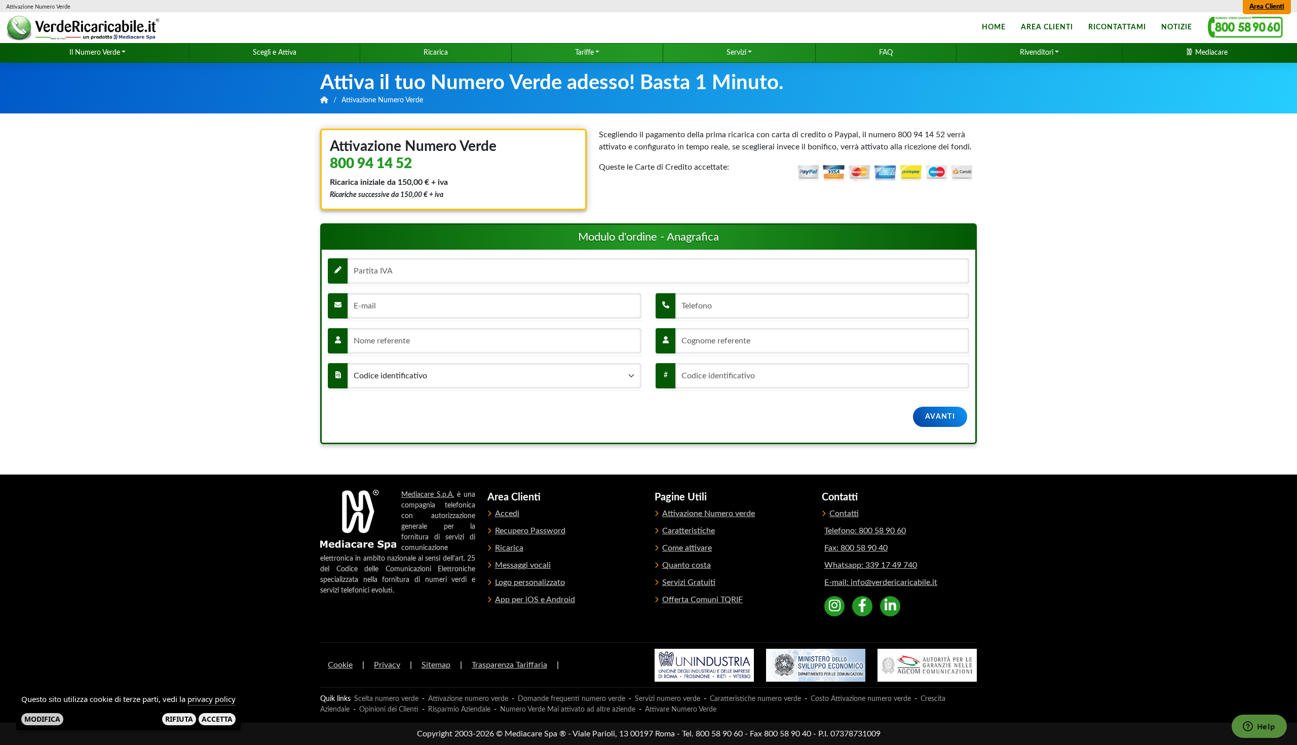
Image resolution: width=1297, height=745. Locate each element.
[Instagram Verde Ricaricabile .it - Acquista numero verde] (834, 606)
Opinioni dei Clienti (388, 709)
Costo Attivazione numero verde (861, 698)
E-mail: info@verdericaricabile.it (880, 582)
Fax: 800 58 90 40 (856, 548)
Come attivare (687, 548)
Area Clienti (1266, 7)
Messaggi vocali (523, 565)
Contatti (844, 513)
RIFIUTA (179, 718)
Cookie (340, 665)
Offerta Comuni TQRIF (702, 599)
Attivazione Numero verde (708, 513)
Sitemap (436, 665)
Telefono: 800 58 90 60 (865, 530)
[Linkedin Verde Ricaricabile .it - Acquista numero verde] (890, 606)
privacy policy (211, 699)
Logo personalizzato (530, 582)
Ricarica (436, 52)
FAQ (886, 52)
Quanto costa (686, 565)
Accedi (507, 513)
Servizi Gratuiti (688, 582)
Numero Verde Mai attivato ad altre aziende (567, 709)
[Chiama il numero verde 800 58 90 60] (1245, 27)
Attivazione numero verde (468, 698)
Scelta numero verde (386, 698)
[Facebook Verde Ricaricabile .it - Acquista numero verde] (862, 606)
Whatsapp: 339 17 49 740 (870, 565)
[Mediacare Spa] (358, 520)
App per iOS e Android (535, 599)
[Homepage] (84, 28)
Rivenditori (1036, 52)
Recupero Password (530, 530)
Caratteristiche (688, 530)
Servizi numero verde (667, 698)
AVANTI (940, 416)
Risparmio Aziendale (459, 709)
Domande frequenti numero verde (571, 698)
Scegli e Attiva (274, 52)
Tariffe (584, 52)
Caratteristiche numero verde (755, 698)
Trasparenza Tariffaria (509, 665)
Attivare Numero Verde (680, 709)
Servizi (736, 52)
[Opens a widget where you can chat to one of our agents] (1259, 727)
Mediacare (1210, 52)
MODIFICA (42, 718)
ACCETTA (217, 718)
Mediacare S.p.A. (427, 494)
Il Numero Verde (94, 52)
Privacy (387, 665)
